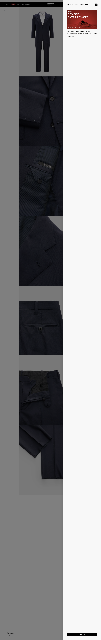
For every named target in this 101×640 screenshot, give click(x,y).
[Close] (96, 5)
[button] (50, 320)
